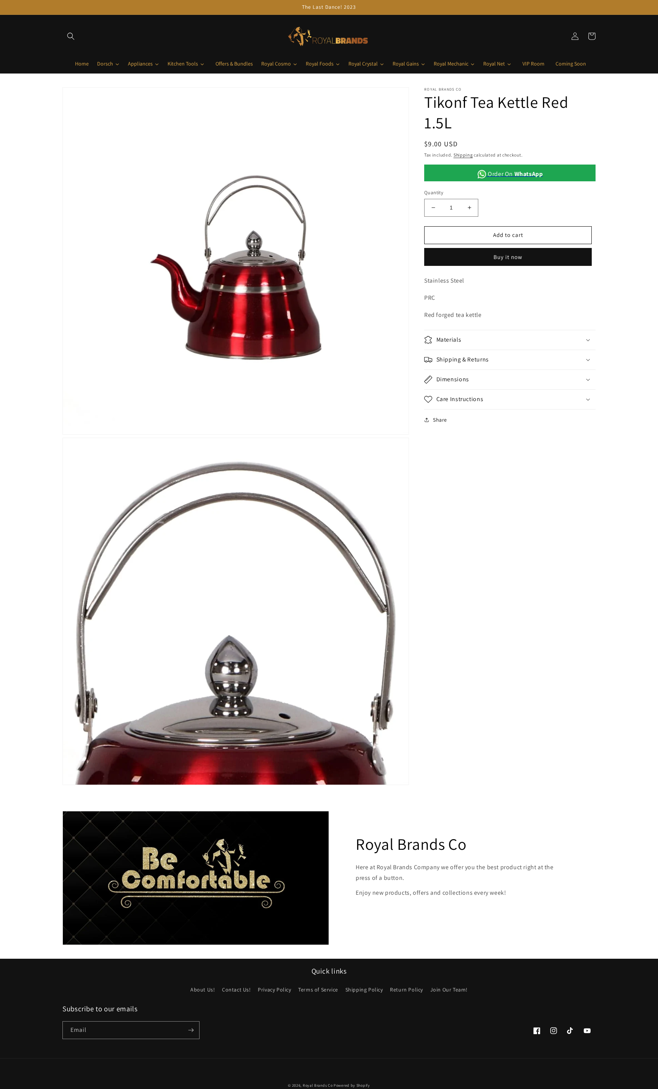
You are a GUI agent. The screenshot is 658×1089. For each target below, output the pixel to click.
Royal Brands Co (318, 1085)
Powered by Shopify (352, 1085)
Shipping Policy (364, 989)
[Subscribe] (190, 1030)
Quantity (433, 192)
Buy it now (508, 256)
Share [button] (440, 419)
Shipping (463, 155)
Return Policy (406, 989)
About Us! (202, 989)
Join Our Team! (449, 989)
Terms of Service (318, 989)
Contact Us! (236, 989)
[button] (70, 36)
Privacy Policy (274, 989)
